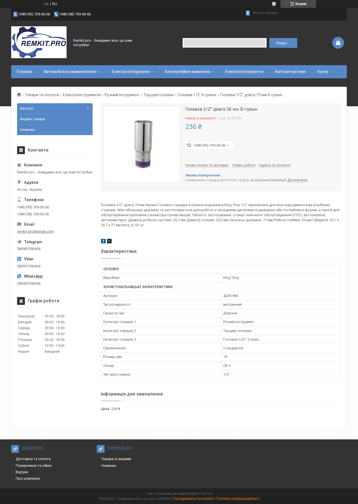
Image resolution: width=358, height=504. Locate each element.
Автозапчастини (290, 71)
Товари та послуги (42, 95)
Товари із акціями (116, 459)
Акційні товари (32, 119)
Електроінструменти (244, 71)
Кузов (322, 71)
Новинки (27, 130)
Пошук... (283, 43)
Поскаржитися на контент (193, 499)
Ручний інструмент (122, 95)
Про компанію (28, 478)
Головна (24, 71)
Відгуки (22, 472)
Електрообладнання (131, 71)
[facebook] (103, 242)
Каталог (27, 108)
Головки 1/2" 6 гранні (197, 95)
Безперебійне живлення (187, 71)
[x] (109, 242)
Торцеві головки (158, 95)
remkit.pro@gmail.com (35, 231)
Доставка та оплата (33, 459)
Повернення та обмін (34, 465)
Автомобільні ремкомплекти (70, 71)
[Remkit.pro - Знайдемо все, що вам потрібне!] (39, 42)
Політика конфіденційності (237, 499)
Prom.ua (205, 494)
